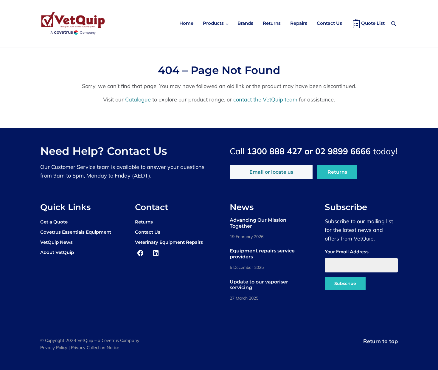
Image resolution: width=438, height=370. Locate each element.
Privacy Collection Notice (95, 347)
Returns (337, 172)
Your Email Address (347, 252)
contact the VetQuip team (265, 99)
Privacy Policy (53, 347)
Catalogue (138, 99)
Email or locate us (271, 172)
